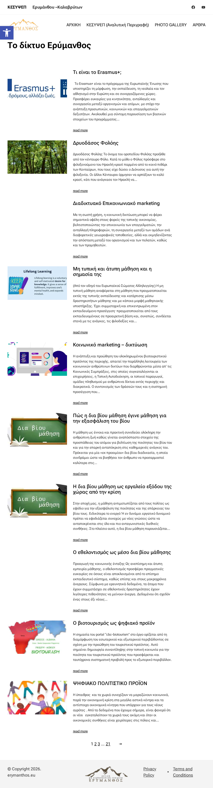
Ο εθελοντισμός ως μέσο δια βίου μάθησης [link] (122, 552)
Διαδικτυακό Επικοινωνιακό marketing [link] (116, 203)
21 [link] (108, 743)
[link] (7, 33)
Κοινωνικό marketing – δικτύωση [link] (110, 345)
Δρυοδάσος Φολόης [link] (95, 143)
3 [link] (99, 743)
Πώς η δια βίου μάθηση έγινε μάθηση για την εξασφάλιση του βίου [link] (120, 418)
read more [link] (80, 130)
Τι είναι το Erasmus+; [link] (97, 72)
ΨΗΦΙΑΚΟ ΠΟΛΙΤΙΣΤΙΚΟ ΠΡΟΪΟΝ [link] (110, 683)
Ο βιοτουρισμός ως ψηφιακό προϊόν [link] (114, 623)
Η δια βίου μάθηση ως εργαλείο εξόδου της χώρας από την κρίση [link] (122, 489)
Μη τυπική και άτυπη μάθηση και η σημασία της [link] (112, 271)
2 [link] (95, 743)
